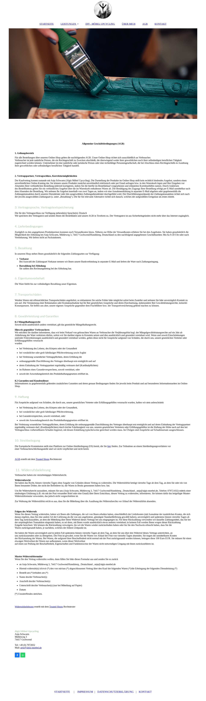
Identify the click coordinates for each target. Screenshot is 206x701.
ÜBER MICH (128, 24)
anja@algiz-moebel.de (31, 647)
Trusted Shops (42, 459)
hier (109, 446)
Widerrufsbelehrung (24, 606)
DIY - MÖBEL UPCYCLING (100, 24)
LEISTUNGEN (68, 24)
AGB (145, 24)
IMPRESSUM (85, 691)
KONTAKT (160, 24)
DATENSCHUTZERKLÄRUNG (115, 691)
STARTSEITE (47, 24)
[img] (103, 10)
